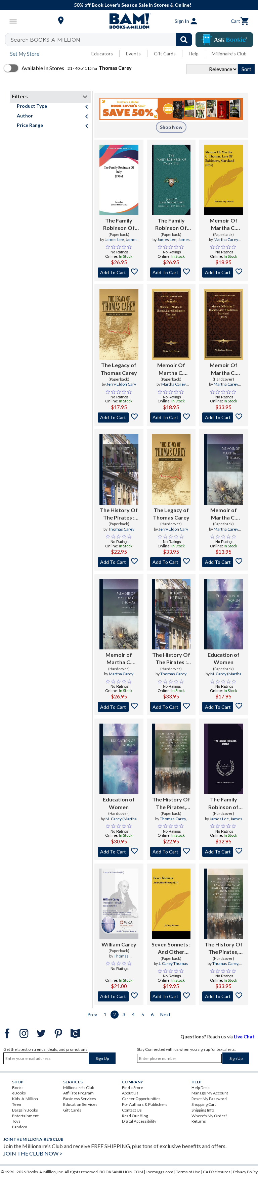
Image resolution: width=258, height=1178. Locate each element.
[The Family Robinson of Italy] (223, 759)
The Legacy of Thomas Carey (118, 369)
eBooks (19, 1092)
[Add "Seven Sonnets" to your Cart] (171, 996)
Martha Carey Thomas (226, 242)
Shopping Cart (203, 1104)
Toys (16, 1121)
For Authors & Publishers (144, 1104)
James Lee (114, 239)
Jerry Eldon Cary (121, 384)
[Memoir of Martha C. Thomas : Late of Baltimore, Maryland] (223, 469)
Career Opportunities (141, 1098)
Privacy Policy (245, 1171)
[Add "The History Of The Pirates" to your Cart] (119, 562)
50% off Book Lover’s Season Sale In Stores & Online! (132, 5)
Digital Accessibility (139, 1121)
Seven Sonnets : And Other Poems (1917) (171, 948)
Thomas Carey (121, 529)
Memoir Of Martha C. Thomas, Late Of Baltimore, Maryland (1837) (223, 224)
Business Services (79, 1098)
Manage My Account (209, 1092)
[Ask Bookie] (224, 39)
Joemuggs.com (159, 1171)
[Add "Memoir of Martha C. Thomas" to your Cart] (223, 562)
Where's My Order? (209, 1115)
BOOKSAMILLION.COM (121, 1171)
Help (194, 53)
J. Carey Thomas (173, 963)
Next (165, 1014)
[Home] (129, 21)
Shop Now (171, 127)
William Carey (118, 944)
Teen (16, 1104)
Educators (102, 53)
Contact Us (132, 1110)
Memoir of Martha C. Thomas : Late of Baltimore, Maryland (224, 514)
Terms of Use (188, 1171)
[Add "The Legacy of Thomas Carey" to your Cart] (119, 417)
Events (133, 53)
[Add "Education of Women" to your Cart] (223, 707)
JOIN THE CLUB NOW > (32, 1153)
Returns (198, 1121)
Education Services (80, 1104)
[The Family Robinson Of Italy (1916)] (119, 180)
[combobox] (103, 39)
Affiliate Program (78, 1092)
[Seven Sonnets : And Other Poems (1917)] (171, 904)
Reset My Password (209, 1098)
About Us (130, 1092)
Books (18, 1087)
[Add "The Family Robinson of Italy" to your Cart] (223, 852)
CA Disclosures (216, 1171)
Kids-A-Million (25, 1098)
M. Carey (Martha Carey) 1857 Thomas (223, 676)
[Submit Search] (184, 39)
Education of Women (224, 658)
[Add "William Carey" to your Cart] (119, 996)
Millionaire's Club (229, 53)
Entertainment (25, 1115)
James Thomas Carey (122, 242)
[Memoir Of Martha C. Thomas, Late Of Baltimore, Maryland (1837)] (223, 180)
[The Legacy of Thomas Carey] (119, 324)
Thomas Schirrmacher (118, 958)
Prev (92, 1014)
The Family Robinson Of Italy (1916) (119, 224)
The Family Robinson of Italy (223, 803)
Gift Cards (165, 53)
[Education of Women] (223, 614)
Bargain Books (25, 1110)
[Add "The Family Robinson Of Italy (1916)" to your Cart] (119, 272)
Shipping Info (202, 1110)
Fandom (19, 1126)
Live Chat (244, 1036)
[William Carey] (119, 904)
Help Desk (200, 1087)
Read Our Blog (135, 1115)
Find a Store (132, 1087)
